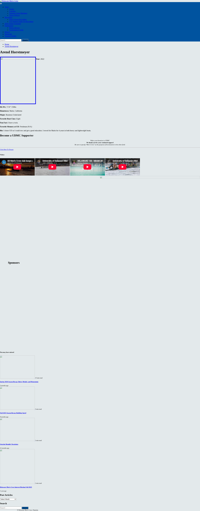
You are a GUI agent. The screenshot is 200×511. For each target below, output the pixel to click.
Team (7, 7)
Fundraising (9, 26)
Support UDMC (11, 36)
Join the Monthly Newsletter (9, 444)
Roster (11, 9)
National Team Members (18, 13)
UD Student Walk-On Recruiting (21, 22)
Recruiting (8, 17)
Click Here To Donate (7, 149)
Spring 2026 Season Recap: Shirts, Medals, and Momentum (19, 382)
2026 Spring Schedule (13, 24)
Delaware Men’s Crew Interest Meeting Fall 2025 (16, 487)
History (7, 32)
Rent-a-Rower (14, 28)
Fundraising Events (16, 30)
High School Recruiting (18, 19)
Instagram (8, 34)
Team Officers (14, 15)
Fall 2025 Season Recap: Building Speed (13, 413)
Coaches (12, 11)
